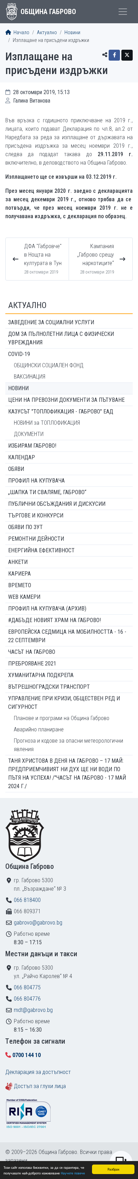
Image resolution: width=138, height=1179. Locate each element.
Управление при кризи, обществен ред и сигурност (64, 702)
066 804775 (27, 987)
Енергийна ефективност (41, 550)
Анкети (18, 562)
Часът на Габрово (31, 652)
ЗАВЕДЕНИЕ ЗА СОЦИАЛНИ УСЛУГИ (51, 322)
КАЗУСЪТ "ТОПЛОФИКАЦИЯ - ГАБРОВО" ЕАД (60, 411)
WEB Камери (24, 597)
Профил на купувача (36, 480)
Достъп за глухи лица (40, 1086)
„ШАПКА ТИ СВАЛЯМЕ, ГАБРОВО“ (47, 492)
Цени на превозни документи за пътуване (66, 400)
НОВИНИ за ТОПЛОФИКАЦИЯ (47, 422)
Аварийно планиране (39, 729)
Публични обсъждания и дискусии (56, 504)
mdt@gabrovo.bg (33, 1010)
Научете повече (73, 1172)
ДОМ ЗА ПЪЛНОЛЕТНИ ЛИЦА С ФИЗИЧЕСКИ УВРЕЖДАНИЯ (61, 338)
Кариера (19, 573)
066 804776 (27, 998)
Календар (21, 457)
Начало (20, 33)
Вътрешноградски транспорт (49, 686)
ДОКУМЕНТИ (29, 434)
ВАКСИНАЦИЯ (29, 376)
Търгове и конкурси (35, 515)
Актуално (47, 33)
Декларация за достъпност (38, 1072)
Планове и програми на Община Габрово (61, 718)
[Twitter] (127, 55)
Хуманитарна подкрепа (41, 675)
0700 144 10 (26, 1055)
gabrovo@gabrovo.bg (38, 922)
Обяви (16, 469)
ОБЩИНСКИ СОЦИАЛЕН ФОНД (49, 365)
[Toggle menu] (122, 11)
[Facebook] (114, 55)
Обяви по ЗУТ (25, 527)
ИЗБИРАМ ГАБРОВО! (32, 445)
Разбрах (113, 1169)
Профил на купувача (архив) (47, 608)
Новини (72, 33)
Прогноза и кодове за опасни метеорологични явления (68, 745)
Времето (19, 585)
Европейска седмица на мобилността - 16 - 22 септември (67, 636)
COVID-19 (19, 354)
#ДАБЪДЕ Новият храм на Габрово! (54, 620)
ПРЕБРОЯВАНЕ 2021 (32, 663)
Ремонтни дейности (36, 538)
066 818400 (27, 900)
